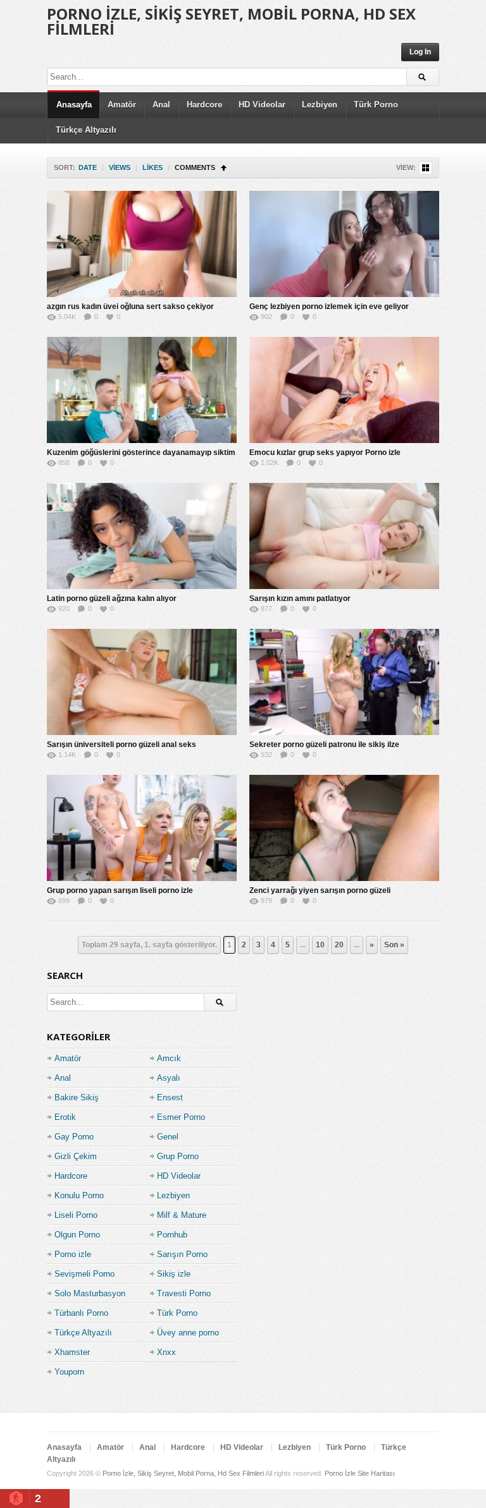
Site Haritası (376, 1473)
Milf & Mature (181, 1215)
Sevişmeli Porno (84, 1274)
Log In (420, 51)
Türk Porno (376, 104)
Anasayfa (74, 104)
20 (339, 944)
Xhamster (72, 1352)
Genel (167, 1136)
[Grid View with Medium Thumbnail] (425, 167)
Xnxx (166, 1352)
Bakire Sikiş (76, 1097)
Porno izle (72, 1254)
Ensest (170, 1097)
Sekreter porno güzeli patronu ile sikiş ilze (324, 744)
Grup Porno (178, 1156)
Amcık (169, 1058)
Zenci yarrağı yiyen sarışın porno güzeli (319, 890)
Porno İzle (340, 1473)
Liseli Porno (75, 1215)
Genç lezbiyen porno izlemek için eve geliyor (329, 306)
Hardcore (204, 104)
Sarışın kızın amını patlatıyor (300, 598)
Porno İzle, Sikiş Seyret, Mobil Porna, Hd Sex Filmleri (231, 21)
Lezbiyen (319, 104)
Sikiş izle (173, 1274)
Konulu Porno (79, 1195)
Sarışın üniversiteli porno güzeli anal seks (121, 744)
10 (320, 944)
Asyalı (168, 1078)
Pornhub (172, 1234)
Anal (161, 104)
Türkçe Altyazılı (86, 130)
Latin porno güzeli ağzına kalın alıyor (112, 598)
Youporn (69, 1372)
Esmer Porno (181, 1117)
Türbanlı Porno (81, 1313)
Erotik (65, 1117)
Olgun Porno (77, 1234)
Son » (394, 944)
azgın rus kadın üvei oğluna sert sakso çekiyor (130, 306)
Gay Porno (74, 1136)
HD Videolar (262, 104)
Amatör (122, 104)
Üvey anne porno (188, 1332)
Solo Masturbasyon (89, 1293)
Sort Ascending (223, 167)
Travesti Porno (184, 1293)
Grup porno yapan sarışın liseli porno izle (120, 890)
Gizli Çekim (75, 1156)
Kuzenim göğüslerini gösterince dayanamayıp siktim (141, 452)
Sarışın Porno (182, 1254)
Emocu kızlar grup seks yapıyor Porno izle (325, 452)
